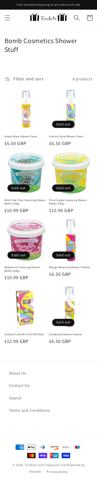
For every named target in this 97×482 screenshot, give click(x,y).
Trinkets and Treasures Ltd (45, 465)
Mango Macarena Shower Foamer (69, 267)
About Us (17, 373)
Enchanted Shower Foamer (65, 334)
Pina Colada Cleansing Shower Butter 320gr (68, 201)
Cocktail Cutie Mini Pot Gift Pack (24, 334)
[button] (7, 17)
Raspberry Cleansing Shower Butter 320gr (22, 268)
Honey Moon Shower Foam (21, 136)
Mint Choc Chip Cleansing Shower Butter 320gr (25, 201)
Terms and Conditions (29, 410)
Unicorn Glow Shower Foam (66, 136)
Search (15, 398)
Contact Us (19, 385)
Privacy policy (57, 471)
